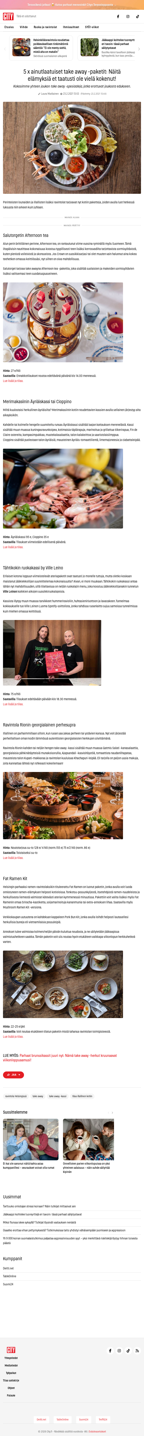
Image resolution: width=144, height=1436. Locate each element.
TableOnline (9, 1276)
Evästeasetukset (97, 1431)
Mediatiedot (11, 1365)
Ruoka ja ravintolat (45, 27)
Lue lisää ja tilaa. (13, 381)
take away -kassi (57, 1096)
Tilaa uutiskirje (11, 1380)
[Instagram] (127, 16)
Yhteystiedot (11, 1358)
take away (38, 1096)
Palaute (11, 1395)
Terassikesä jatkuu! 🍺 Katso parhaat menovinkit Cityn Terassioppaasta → (72, 4)
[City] (11, 1350)
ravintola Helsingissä (16, 1096)
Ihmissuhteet (71, 27)
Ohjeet (11, 1388)
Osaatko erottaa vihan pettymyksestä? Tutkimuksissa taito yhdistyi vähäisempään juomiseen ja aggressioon (64, 1230)
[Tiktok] (137, 16)
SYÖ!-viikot (92, 27)
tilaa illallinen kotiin (82, 1096)
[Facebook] (118, 16)
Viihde (24, 27)
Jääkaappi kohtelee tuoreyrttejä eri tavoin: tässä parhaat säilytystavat (42, 1214)
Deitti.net (8, 1268)
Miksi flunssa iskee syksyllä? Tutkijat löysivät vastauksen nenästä (39, 1222)
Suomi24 (8, 1284)
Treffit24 (103, 1419)
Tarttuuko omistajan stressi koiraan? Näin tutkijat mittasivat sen (39, 1206)
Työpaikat (11, 1373)
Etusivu (9, 27)
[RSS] (137, 1350)
